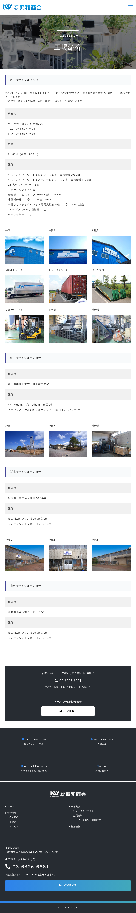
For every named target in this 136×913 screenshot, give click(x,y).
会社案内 (14, 817)
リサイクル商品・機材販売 (87, 820)
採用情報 (75, 826)
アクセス (14, 826)
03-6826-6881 (31, 866)
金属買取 (77, 815)
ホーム (10, 806)
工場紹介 (14, 822)
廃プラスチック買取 (83, 811)
